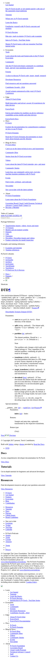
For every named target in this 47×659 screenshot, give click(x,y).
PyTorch (8, 258)
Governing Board (16, 648)
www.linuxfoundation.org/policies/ (13, 562)
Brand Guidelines (11, 517)
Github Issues (10, 515)
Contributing (10, 503)
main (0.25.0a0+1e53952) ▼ (11, 215)
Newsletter (14, 642)
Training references (12, 250)
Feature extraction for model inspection (19, 240)
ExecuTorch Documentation (20, 621)
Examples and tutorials (13, 248)
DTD (7, 448)
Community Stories (17, 638)
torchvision (9, 264)
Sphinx (11, 444)
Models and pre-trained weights (16, 230)
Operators (9, 236)
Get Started (9, 495)
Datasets (8, 232)
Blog (7, 501)
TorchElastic (9, 266)
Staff (11, 654)
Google (8, 540)
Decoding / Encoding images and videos (20, 238)
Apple (7, 537)
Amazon (8, 542)
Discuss (8, 513)
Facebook (9, 523)
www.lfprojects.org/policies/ (30, 570)
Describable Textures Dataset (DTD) (18, 312)
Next (3, 435)
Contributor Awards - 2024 (19, 613)
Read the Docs (39, 444)
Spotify (8, 535)
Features (8, 497)
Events (12, 640)
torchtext (8, 262)
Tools (12, 605)
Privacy (8, 550)
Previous (12, 435)
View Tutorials (6, 475)
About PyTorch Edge (17, 617)
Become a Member (12, 207)
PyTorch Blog (15, 631)
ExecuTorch (14, 619)
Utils (7, 234)
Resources (9, 507)
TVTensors (9, 228)
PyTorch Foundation (17, 646)
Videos (12, 635)
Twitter (8, 525)
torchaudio (9, 260)
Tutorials (8, 509)
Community (14, 607)
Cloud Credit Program (18, 650)
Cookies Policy (31, 582)
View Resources (7, 489)
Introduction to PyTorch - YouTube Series (25, 600)
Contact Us (14, 656)
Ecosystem (9, 499)
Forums (13, 609)
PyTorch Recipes (16, 598)
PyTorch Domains (16, 627)
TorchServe (9, 268)
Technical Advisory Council (20, 652)
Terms (7, 545)
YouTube (8, 527)
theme (22, 444)
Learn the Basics (16, 596)
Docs (7, 274)
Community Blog (16, 633)
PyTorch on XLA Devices (14, 270)
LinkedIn (8, 529)
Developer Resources (17, 611)
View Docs (5, 462)
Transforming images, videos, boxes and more (22, 226)
